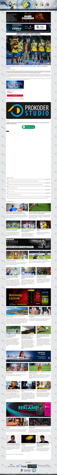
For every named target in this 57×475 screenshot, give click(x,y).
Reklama (48, 9)
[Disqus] (28, 143)
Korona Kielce (9, 9)
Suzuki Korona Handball (23, 9)
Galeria (37, 9)
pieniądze (16, 454)
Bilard (29, 9)
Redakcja (14, 474)
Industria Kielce (15, 9)
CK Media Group (49, 474)
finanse (14, 454)
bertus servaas (21, 454)
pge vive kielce (10, 454)
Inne (33, 9)
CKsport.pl (12, 474)
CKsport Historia (42, 9)
